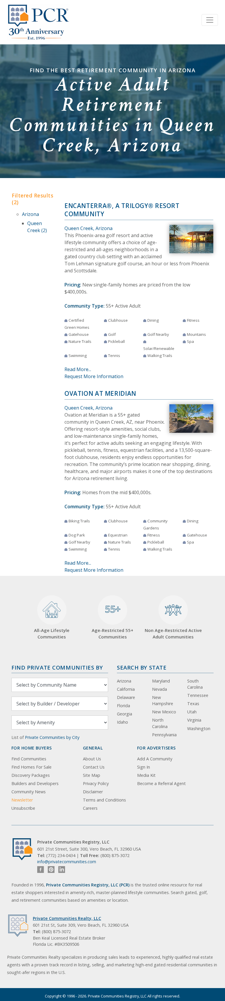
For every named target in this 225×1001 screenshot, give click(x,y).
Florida (123, 705)
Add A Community (154, 759)
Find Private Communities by (57, 667)
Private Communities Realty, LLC (67, 918)
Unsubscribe (23, 808)
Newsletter (22, 800)
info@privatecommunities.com (66, 861)
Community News (28, 791)
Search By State (141, 667)
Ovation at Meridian (100, 393)
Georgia (124, 714)
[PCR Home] (25, 849)
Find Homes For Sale (31, 767)
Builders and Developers (35, 783)
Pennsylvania (164, 734)
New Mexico (164, 712)
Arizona (30, 214)
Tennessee (197, 695)
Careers (90, 808)
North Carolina (160, 723)
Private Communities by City (52, 737)
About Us (92, 759)
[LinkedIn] (61, 869)
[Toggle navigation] (210, 20)
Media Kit (146, 775)
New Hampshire (162, 701)
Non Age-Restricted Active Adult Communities (173, 633)
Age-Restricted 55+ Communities (112, 621)
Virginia (194, 720)
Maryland (161, 681)
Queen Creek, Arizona (88, 228)
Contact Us (94, 767)
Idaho (122, 722)
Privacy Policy (96, 783)
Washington (198, 728)
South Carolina (195, 684)
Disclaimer (93, 791)
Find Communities (28, 759)
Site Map (91, 775)
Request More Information (93, 376)
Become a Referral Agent (161, 783)
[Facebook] (40, 869)
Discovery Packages (30, 775)
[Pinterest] (51, 869)
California (126, 689)
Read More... (77, 369)
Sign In (143, 767)
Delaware (126, 697)
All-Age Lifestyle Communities (51, 633)
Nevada (159, 689)
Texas (193, 703)
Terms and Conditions (104, 800)
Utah (192, 712)
